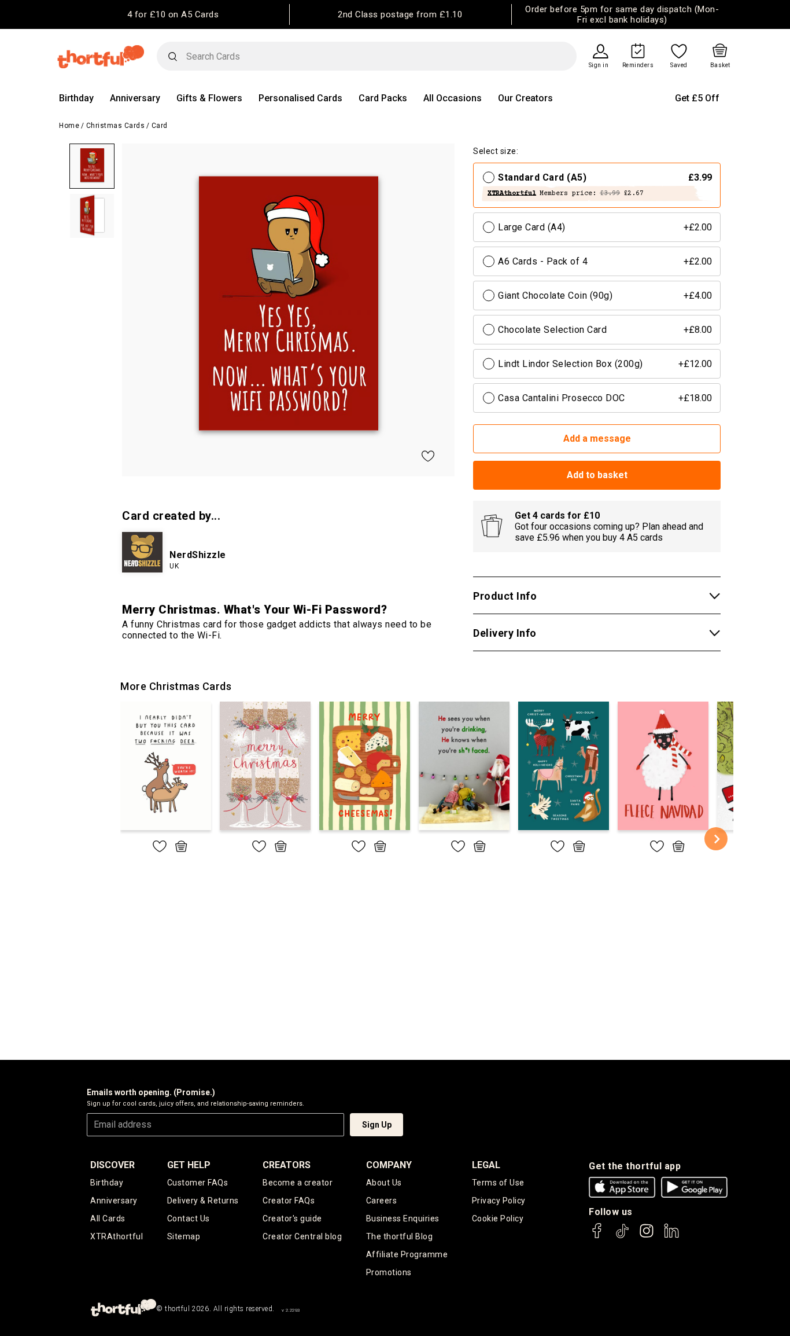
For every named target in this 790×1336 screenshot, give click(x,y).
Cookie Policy (498, 1218)
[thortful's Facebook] (597, 1236)
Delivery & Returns (203, 1200)
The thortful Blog (399, 1236)
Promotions (389, 1272)
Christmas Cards (115, 126)
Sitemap (184, 1236)
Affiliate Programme (407, 1254)
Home (69, 126)
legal (486, 1164)
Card (160, 126)
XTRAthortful (116, 1236)
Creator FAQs (289, 1200)
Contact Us (188, 1218)
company (389, 1164)
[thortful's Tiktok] (622, 1236)
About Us (384, 1182)
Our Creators (525, 98)
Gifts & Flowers (209, 98)
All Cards (107, 1218)
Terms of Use (498, 1182)
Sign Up (377, 1124)
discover (112, 1164)
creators (287, 1164)
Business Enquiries (403, 1218)
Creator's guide (292, 1218)
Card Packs (383, 98)
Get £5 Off (697, 98)
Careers (381, 1200)
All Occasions (452, 98)
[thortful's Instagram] (646, 1236)
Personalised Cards (300, 98)
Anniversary (135, 98)
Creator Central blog (302, 1236)
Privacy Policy (499, 1200)
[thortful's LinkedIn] (671, 1236)
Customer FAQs (197, 1182)
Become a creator (298, 1182)
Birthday (76, 98)
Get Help (189, 1164)
